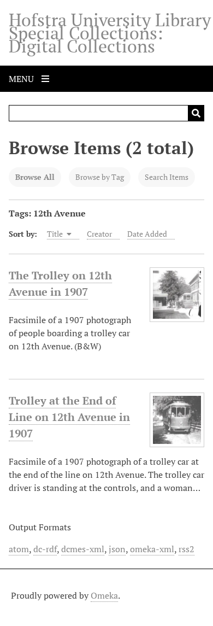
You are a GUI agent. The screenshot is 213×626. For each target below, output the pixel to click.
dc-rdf (45, 549)
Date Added (147, 234)
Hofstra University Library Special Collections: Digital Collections (110, 32)
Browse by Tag (99, 177)
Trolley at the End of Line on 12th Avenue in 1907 (69, 417)
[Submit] (196, 113)
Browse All (35, 177)
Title (55, 234)
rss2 (186, 549)
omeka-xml (152, 549)
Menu (22, 79)
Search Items (166, 177)
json (117, 549)
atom (19, 549)
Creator (99, 234)
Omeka (104, 595)
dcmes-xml (82, 549)
